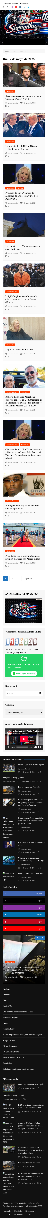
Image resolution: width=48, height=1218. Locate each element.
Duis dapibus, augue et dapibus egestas (18, 1011)
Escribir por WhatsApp (25, 673)
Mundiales (10, 241)
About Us (6, 994)
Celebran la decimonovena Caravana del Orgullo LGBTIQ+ (31, 859)
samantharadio (13, 103)
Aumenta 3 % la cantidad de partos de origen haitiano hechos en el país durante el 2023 (30, 1126)
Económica (29, 1211)
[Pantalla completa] (39, 747)
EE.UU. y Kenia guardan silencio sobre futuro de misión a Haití (31, 1106)
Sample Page (8, 1063)
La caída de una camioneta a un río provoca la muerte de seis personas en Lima (30, 1176)
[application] (24, 738)
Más (29, 1214)
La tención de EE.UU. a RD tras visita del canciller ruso (21, 147)
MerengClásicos (9, 1028)
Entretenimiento (12, 291)
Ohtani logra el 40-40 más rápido (31, 764)
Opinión (20, 188)
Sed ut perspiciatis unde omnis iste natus (18, 1069)
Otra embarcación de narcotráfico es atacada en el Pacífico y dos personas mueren (31, 821)
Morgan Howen (9, 1040)
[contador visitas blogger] (21, 641)
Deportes (6, 1214)
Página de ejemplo (10, 1046)
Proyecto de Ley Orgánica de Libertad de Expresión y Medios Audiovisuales (21, 195)
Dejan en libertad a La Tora (19, 349)
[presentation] (37, 938)
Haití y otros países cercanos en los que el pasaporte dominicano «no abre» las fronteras (30, 802)
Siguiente (28, 578)
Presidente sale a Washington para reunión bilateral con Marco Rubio (22, 557)
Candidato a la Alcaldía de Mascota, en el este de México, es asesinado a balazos (31, 1150)
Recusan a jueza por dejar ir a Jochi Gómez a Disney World (23, 97)
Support (15, 3)
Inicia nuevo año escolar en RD (30, 873)
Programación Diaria (11, 1051)
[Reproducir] (8, 747)
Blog (5, 1000)
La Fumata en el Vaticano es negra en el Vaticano (22, 247)
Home (5, 1023)
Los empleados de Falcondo (29, 787)
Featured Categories (10, 1017)
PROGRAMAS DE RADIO (14, 1057)
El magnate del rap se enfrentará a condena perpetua (22, 507)
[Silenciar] (35, 747)
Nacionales (10, 91)
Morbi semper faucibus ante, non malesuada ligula (22, 1034)
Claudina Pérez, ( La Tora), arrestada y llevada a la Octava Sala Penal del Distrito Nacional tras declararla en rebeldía (23, 454)
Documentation (26, 3)
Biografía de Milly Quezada (13, 777)
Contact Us (7, 1006)
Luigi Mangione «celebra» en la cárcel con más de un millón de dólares (21, 299)
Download (7, 3)
